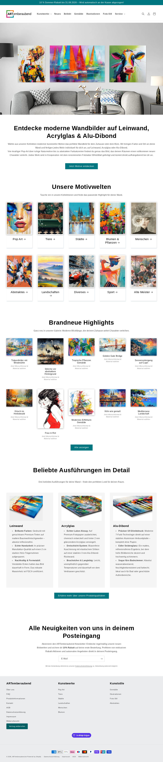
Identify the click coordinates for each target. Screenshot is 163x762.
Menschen (142, 239)
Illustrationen (115, 694)
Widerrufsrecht (12, 721)
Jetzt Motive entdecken (81, 166)
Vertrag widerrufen (17, 726)
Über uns (10, 690)
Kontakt (9, 703)
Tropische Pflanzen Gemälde (81, 361)
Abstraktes (18, 292)
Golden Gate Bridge (112, 356)
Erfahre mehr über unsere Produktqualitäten (81, 595)
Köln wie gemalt (113, 411)
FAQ (8, 694)
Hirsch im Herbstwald (19, 412)
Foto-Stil (113, 699)
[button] (44, 14)
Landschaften (50, 292)
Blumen (61, 712)
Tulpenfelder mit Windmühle (19, 361)
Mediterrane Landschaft (144, 412)
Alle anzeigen (81, 447)
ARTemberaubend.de (19, 756)
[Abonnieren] (101, 659)
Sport (110, 292)
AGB (8, 708)
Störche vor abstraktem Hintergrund (50, 371)
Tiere (48, 239)
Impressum (11, 717)
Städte (80, 239)
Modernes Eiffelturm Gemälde (81, 421)
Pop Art (18, 239)
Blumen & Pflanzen (112, 241)
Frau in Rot (50, 433)
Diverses (80, 292)
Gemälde (114, 690)
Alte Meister (142, 292)
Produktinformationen (15, 699)
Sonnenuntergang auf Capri (144, 361)
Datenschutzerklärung (83, 666)
